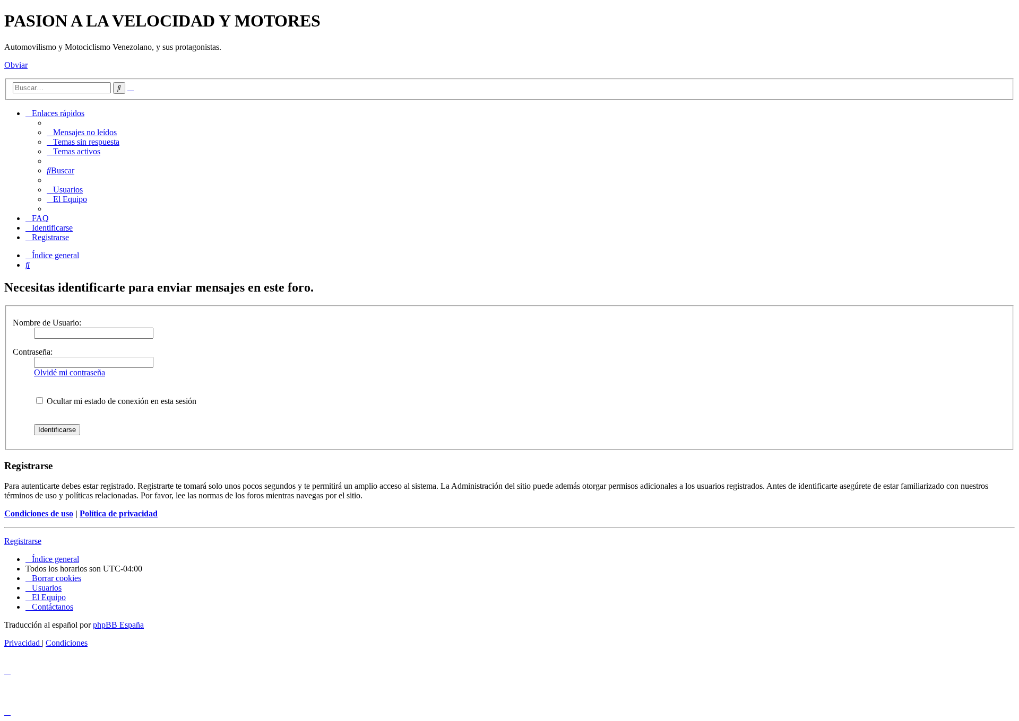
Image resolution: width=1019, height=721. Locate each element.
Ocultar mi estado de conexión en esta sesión (120, 401)
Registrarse (22, 541)
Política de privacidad (119, 513)
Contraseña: (33, 351)
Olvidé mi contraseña (69, 372)
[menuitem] (82, 132)
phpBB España (118, 624)
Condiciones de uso (38, 513)
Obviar (16, 64)
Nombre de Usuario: (47, 322)
